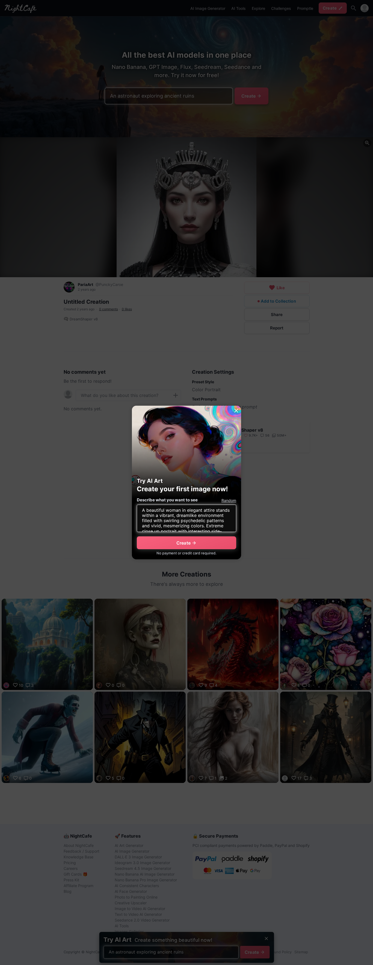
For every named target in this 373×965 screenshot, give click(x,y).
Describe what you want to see (167, 499)
